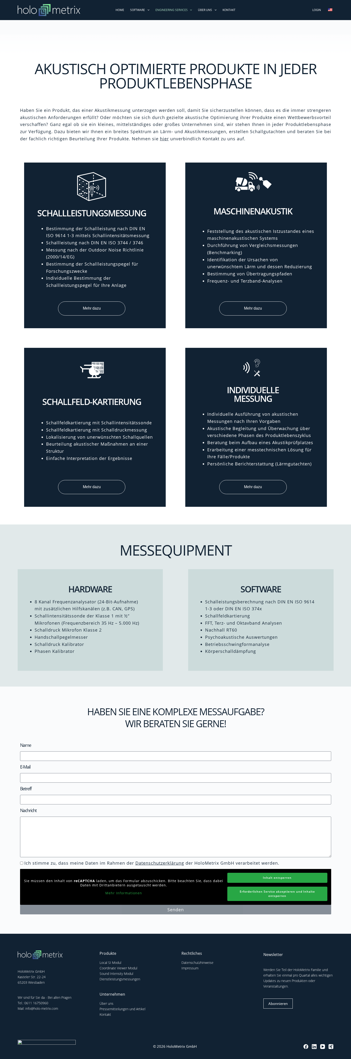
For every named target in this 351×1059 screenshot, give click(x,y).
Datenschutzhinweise (197, 962)
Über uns (205, 10)
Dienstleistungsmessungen (120, 979)
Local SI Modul (110, 962)
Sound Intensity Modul (116, 973)
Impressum (189, 968)
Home (120, 10)
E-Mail (25, 767)
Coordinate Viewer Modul (118, 968)
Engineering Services (171, 10)
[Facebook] (305, 1046)
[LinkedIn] (314, 1046)
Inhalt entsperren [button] (277, 878)
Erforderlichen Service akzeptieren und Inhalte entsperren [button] (277, 894)
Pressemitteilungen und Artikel (122, 1009)
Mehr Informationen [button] (123, 893)
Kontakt (229, 10)
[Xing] (331, 1046)
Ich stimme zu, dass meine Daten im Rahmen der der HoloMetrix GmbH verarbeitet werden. (151, 863)
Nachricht (28, 810)
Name (25, 745)
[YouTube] (322, 1046)
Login (316, 10)
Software (137, 10)
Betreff (25, 789)
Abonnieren (278, 1003)
